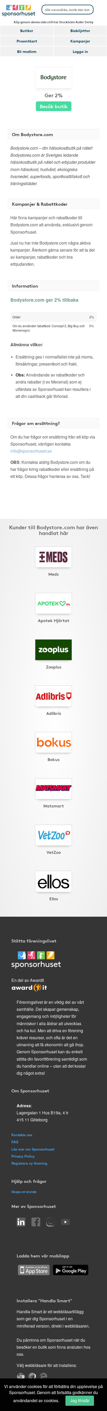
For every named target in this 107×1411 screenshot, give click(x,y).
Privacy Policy (23, 1156)
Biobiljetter (80, 30)
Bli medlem (26, 51)
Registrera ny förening (29, 1163)
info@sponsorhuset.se (31, 451)
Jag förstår (79, 1400)
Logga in (80, 51)
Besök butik (54, 106)
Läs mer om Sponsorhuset (32, 1149)
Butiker (26, 30)
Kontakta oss (21, 1134)
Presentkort (27, 41)
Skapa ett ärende (24, 1191)
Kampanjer (80, 41)
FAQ (14, 1141)
